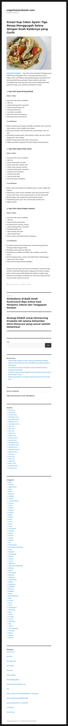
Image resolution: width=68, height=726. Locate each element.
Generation (12, 528)
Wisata (10, 633)
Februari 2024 (13, 466)
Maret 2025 (12, 435)
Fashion (11, 510)
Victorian (11, 630)
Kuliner (10, 556)
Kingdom (11, 552)
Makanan (11, 563)
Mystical (11, 575)
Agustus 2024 (12, 452)
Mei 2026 (11, 410)
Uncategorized (13, 628)
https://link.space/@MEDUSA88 (17, 698)
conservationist (13, 501)
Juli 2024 (11, 454)
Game (10, 524)
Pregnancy (11, 584)
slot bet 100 (10, 652)
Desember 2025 (13, 417)
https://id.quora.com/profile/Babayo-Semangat (22, 693)
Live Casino (10, 666)
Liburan (11, 559)
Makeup (11, 568)
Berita (28, 284)
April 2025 (11, 433)
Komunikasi (12, 554)
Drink (10, 505)
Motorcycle (12, 572)
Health (10, 533)
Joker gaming (11, 675)
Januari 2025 (12, 440)
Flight (10, 515)
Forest (10, 521)
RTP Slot (9, 656)
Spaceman (11, 610)
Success (10, 619)
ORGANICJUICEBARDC (14, 73)
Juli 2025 (11, 426)
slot (8, 689)
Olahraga (11, 577)
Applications (12, 487)
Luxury (10, 561)
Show (10, 605)
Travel (10, 626)
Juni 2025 (11, 428)
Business (11, 494)
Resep (10, 593)
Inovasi (10, 535)
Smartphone (12, 607)
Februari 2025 (13, 438)
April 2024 (11, 461)
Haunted (11, 531)
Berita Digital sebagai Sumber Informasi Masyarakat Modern (28, 360)
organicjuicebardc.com (21, 10)
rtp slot (10, 600)
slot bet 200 (11, 712)
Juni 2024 (11, 456)
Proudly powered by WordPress (28, 721)
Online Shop (12, 579)
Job (9, 542)
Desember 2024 (13, 442)
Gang (10, 526)
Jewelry (10, 540)
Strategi (11, 617)
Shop (10, 603)
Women (11, 637)
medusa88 (10, 707)
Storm (10, 614)
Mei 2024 (11, 459)
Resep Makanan (13, 596)
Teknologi (11, 621)
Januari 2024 (12, 468)
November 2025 (13, 419)
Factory (10, 508)
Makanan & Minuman (15, 566)
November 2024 (13, 445)
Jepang (10, 538)
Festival (11, 512)
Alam (10, 482)
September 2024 (13, 449)
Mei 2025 (11, 431)
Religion (11, 591)
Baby (10, 489)
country (11, 503)
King (10, 549)
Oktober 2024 (12, 447)
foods (10, 519)
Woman (11, 635)
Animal (10, 484)
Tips (9, 623)
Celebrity (11, 496)
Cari (8, 342)
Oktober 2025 (12, 421)
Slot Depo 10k (11, 661)
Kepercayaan (12, 545)
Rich (9, 598)
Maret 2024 (12, 463)
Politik (10, 582)
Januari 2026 (12, 414)
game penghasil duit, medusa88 (17, 703)
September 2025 (13, 424)
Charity (10, 498)
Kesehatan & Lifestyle (15, 547)
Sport (10, 612)
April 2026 (11, 412)
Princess (11, 589)
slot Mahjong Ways (13, 679)
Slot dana (10, 670)
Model (10, 570)
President (11, 586)
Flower (10, 517)
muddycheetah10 (14, 284)
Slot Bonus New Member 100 (16, 684)
